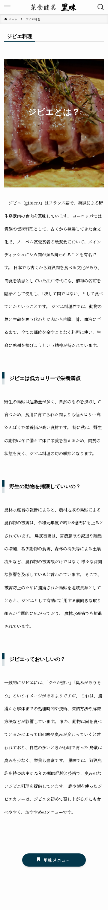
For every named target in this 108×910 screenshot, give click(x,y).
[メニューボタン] (7, 7)
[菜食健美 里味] (54, 7)
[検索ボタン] (101, 7)
